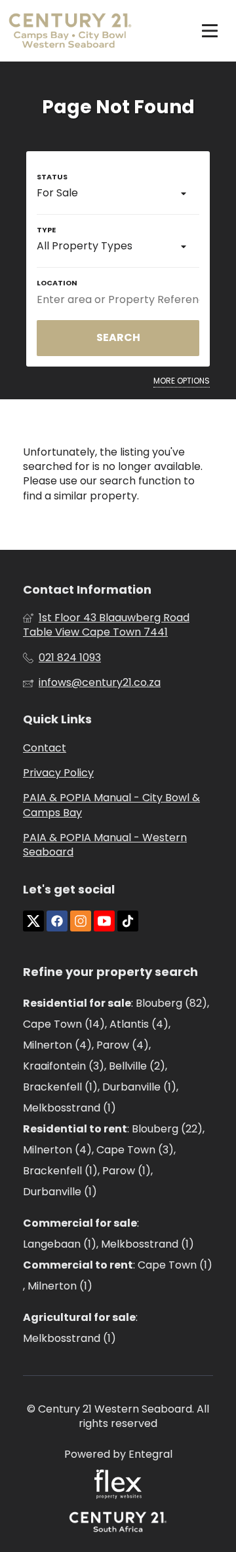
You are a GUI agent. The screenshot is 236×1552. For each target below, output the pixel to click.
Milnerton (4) (57, 1045)
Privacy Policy (58, 773)
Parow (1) (126, 1170)
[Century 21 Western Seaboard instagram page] (80, 921)
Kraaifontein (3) (63, 1066)
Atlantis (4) (138, 1024)
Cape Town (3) (135, 1149)
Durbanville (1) (139, 1086)
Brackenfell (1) (60, 1086)
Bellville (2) (137, 1066)
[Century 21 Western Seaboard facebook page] (57, 921)
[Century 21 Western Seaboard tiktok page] (127, 921)
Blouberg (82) (171, 1003)
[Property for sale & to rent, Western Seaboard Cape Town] (70, 31)
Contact (44, 748)
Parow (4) (122, 1045)
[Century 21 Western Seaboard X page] (33, 921)
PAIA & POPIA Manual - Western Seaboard (105, 845)
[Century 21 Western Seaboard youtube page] (104, 921)
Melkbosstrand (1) (69, 1107)
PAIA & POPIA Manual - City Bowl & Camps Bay (111, 805)
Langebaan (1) (59, 1244)
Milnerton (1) (60, 1285)
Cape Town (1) (175, 1264)
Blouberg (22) (167, 1128)
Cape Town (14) (64, 1024)
